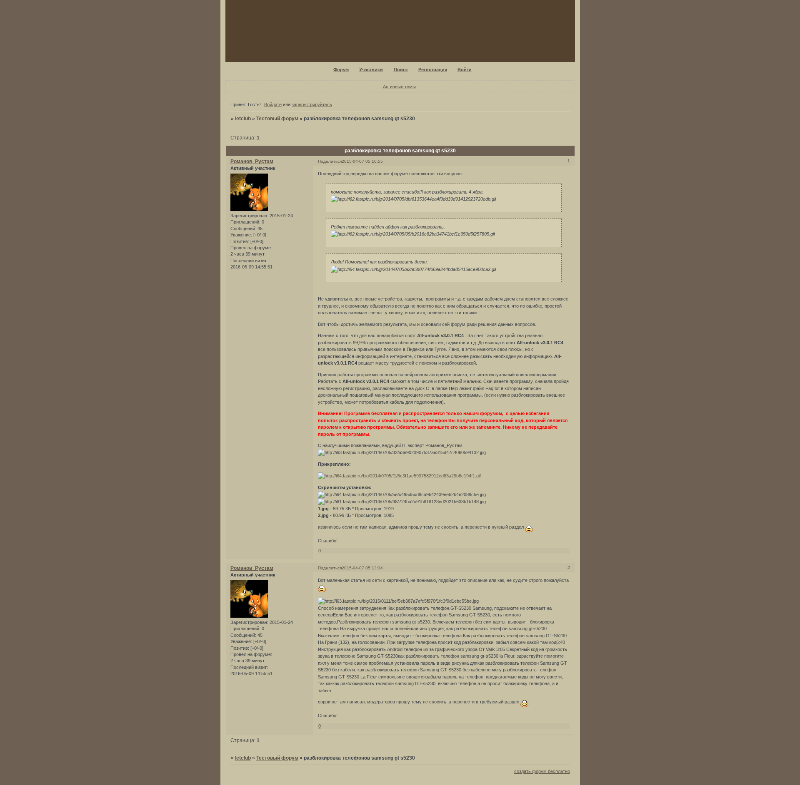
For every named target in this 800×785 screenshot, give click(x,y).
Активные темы (399, 86)
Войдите (273, 104)
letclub (243, 119)
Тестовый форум (277, 119)
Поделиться (330, 161)
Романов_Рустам (251, 161)
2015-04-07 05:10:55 (362, 161)
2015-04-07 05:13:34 (362, 568)
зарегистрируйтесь (312, 104)
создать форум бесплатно (542, 771)
